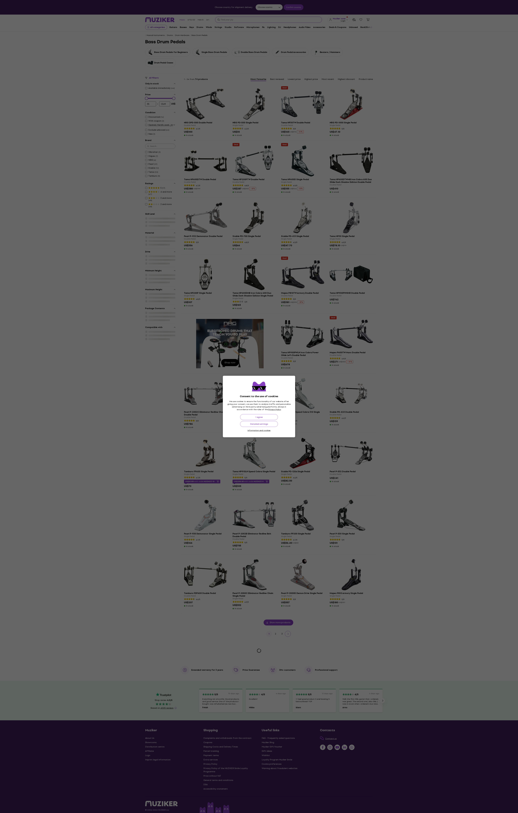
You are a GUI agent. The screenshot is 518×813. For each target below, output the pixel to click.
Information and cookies (259, 430)
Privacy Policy (274, 409)
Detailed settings (259, 424)
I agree (259, 417)
